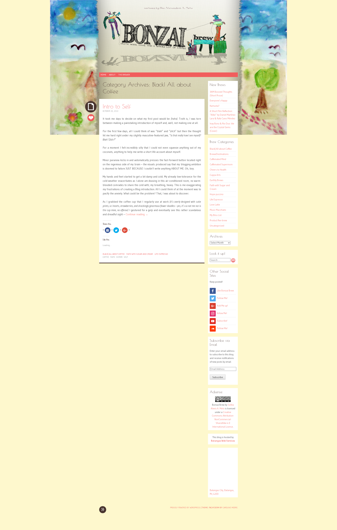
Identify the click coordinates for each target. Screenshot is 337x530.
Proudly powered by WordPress (185, 507)
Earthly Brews (216, 180)
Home (103, 74)
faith (112, 257)
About (112, 74)
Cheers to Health (218, 169)
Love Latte (215, 204)
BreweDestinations (219, 154)
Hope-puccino (216, 194)
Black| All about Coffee (114, 254)
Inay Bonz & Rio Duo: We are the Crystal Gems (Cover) (222, 127)
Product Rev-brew (218, 220)
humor (119, 257)
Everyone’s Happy (218, 100)
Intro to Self (117, 106)
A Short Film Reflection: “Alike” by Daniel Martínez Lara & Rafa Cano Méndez (222, 115)
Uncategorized (217, 225)
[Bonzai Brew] (168, 38)
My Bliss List (216, 215)
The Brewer (124, 74)
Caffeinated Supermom (221, 164)
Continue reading (137, 214)
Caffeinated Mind (218, 159)
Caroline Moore (230, 507)
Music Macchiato (218, 209)
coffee (106, 257)
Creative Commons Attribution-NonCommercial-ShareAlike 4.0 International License (223, 419)
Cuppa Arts (215, 175)
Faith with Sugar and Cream (139, 254)
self (126, 257)
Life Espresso (161, 254)
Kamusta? (214, 105)
